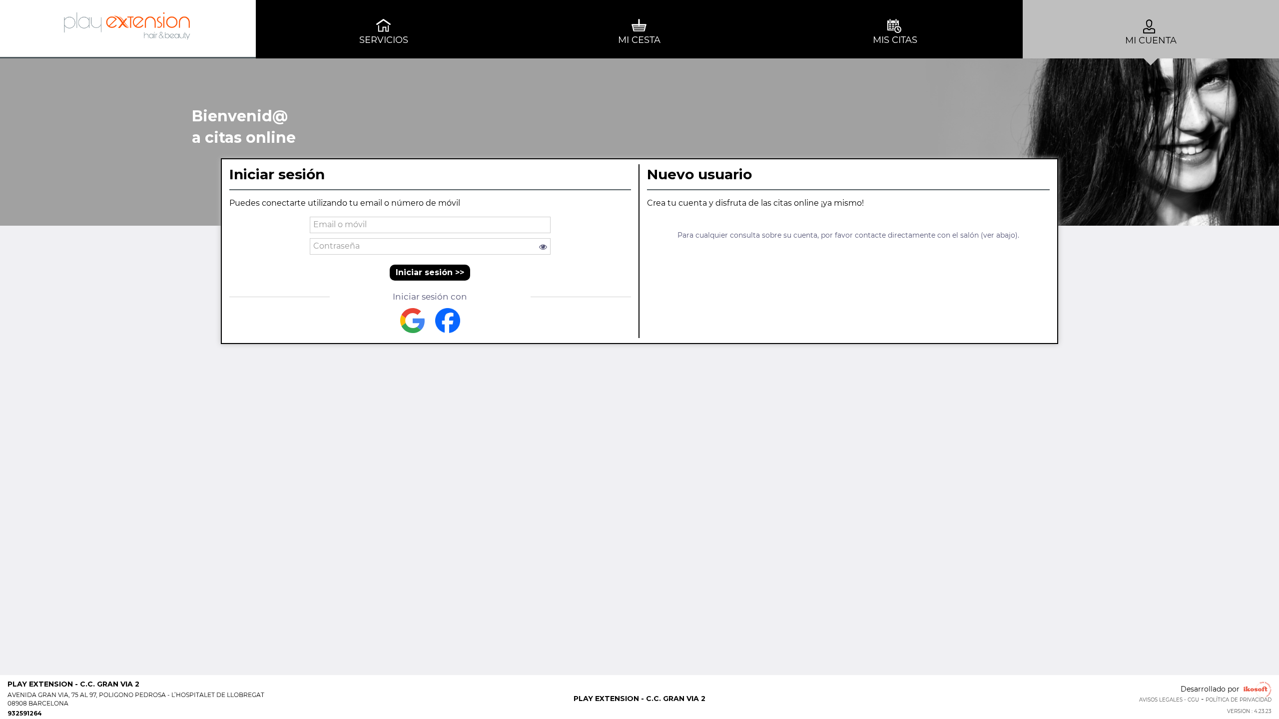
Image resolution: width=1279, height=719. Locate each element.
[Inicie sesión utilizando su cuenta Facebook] (447, 320)
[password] (430, 246)
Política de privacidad (1239, 700)
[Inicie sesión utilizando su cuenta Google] (412, 320)
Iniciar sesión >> (430, 272)
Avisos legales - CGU (1169, 700)
